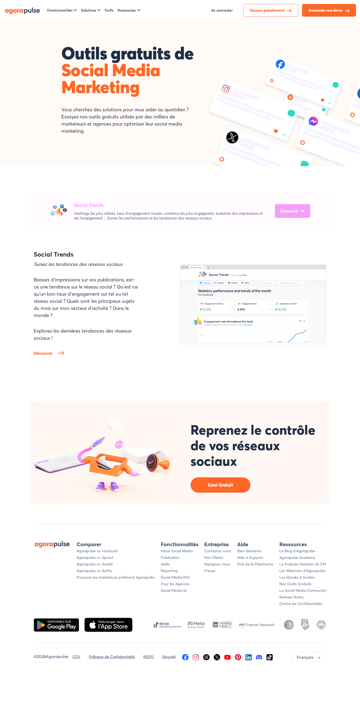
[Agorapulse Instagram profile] (196, 656)
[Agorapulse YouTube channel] (227, 656)
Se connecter (222, 10)
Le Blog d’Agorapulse (297, 551)
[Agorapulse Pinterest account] (238, 656)
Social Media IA (174, 590)
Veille (165, 564)
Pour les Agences (175, 584)
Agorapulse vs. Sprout (95, 557)
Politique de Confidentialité (112, 656)
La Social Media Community (302, 590)
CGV (76, 656)
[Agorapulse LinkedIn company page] (248, 656)
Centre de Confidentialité (300, 603)
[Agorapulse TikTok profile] (269, 656)
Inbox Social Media (177, 551)
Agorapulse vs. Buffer (95, 570)
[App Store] (108, 624)
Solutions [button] (88, 10)
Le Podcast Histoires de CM (302, 564)
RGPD (148, 656)
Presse (209, 570)
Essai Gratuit (220, 485)
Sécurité (169, 656)
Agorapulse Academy (297, 557)
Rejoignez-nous (217, 564)
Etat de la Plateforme (255, 564)
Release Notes (291, 597)
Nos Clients (213, 557)
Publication (170, 557)
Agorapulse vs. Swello (95, 564)
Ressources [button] (127, 10)
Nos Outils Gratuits (295, 584)
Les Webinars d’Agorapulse (302, 570)
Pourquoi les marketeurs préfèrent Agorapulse (116, 577)
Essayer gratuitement (267, 10)
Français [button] (305, 657)
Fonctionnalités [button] (59, 10)
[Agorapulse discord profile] (259, 656)
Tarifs (109, 10)
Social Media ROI (175, 577)
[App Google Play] (57, 624)
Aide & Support (250, 557)
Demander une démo (326, 10)
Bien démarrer (249, 551)
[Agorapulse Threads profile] (206, 656)
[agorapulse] (22, 10)
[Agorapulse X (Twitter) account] (217, 656)
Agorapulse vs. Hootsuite (97, 551)
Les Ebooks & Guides (297, 577)
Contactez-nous (217, 551)
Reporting (169, 570)
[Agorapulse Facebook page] (185, 656)
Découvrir (289, 211)
